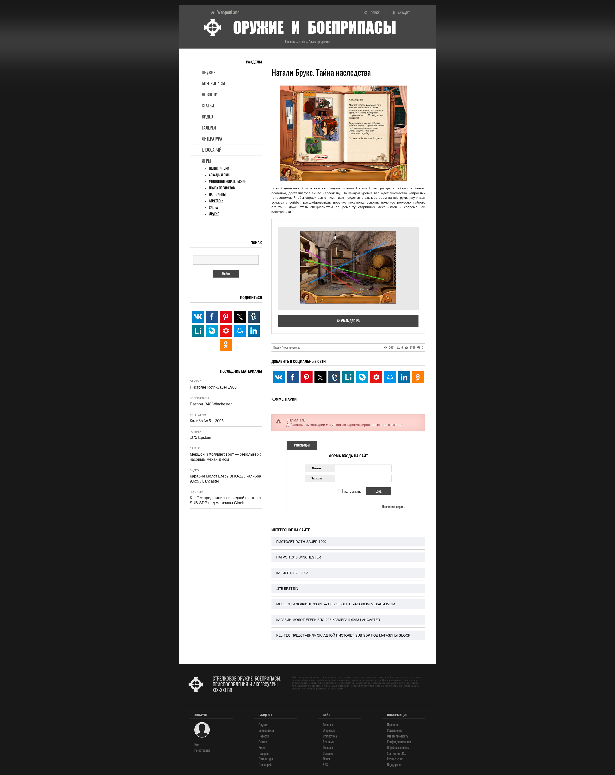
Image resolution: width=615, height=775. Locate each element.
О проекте (329, 730)
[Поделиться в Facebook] (293, 377)
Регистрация (302, 445)
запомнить (352, 491)
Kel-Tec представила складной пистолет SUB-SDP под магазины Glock (343, 635)
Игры (206, 161)
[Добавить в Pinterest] (307, 377)
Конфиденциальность (400, 742)
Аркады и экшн (220, 175)
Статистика (330, 736)
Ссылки (328, 753)
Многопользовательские (227, 181)
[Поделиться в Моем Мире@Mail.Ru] (390, 377)
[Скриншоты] (348, 267)
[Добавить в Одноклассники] (418, 377)
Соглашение (394, 730)
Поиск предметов (222, 188)
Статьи (208, 106)
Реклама (328, 742)
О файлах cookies (398, 747)
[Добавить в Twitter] (320, 377)
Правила (392, 725)
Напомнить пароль (393, 507)
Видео (207, 117)
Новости (209, 95)
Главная (328, 725)
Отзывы (328, 747)
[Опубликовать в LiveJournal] (362, 377)
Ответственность (397, 736)
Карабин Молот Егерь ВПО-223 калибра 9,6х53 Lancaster (328, 620)
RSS (325, 765)
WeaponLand (228, 12)
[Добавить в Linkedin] (404, 377)
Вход (197, 744)
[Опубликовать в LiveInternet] (348, 377)
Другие (214, 214)
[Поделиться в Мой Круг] (376, 377)
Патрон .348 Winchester (298, 557)
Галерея (209, 128)
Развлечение (395, 759)
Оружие (208, 72)
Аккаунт (404, 13)
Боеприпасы (213, 84)
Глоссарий (211, 150)
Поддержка (394, 765)
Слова (213, 207)
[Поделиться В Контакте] (279, 377)
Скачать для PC (348, 321)
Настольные (218, 194)
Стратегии (216, 201)
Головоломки (219, 168)
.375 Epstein (287, 588)
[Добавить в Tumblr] (334, 377)
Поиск (375, 13)
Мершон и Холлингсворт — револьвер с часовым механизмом (335, 604)
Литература (212, 139)
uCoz (403, 753)
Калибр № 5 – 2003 (292, 573)
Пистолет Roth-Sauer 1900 (301, 542)
